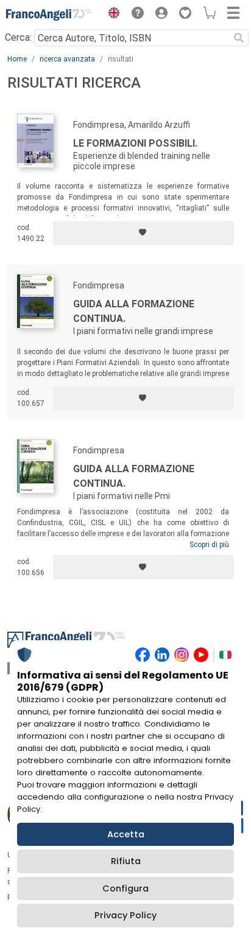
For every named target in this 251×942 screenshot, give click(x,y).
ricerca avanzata (67, 59)
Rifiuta (126, 861)
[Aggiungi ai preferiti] (143, 233)
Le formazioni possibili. (135, 143)
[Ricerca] (239, 37)
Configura (125, 888)
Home (17, 59)
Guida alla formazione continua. (133, 311)
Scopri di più (209, 544)
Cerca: (18, 37)
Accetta (125, 834)
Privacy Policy (125, 915)
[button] (110, 14)
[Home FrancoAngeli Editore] (48, 14)
